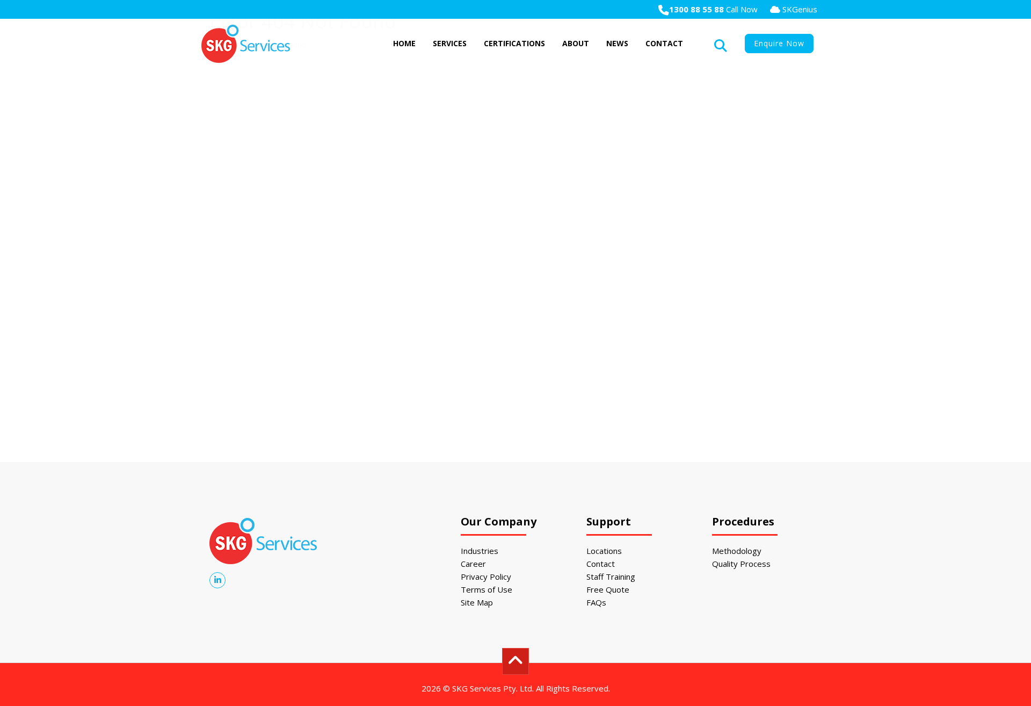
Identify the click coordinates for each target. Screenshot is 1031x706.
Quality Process (741, 563)
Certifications (514, 43)
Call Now (713, 9)
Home (404, 43)
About (575, 43)
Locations (604, 550)
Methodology (736, 550)
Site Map (477, 602)
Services (450, 43)
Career (473, 563)
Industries (479, 550)
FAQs (596, 602)
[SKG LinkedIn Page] (217, 579)
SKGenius (798, 9)
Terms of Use (486, 589)
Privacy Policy (486, 576)
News (617, 43)
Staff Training (610, 576)
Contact (664, 43)
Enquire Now (779, 43)
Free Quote (607, 589)
